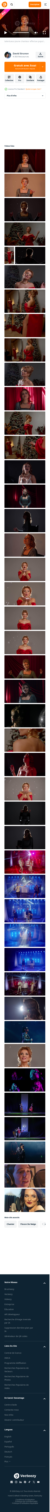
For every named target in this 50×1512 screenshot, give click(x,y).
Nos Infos (8, 1432)
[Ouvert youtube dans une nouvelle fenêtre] (37, 1499)
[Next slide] (39, 1241)
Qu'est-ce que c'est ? (33, 89)
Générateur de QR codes (15, 1353)
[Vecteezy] (4, 4)
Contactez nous (11, 1427)
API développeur (12, 1331)
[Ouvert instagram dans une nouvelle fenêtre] (15, 1499)
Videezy (8, 1316)
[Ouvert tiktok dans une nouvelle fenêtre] (28, 1499)
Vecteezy (8, 1311)
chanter (10, 1241)
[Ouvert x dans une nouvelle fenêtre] (33, 1499)
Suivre (40, 56)
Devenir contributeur (14, 1437)
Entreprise (9, 1321)
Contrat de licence (12, 1370)
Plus (6, 1478)
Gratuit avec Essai (25, 67)
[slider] (21, 32)
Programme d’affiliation (15, 1380)
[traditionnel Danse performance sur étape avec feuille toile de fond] (24, 1145)
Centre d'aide (10, 1422)
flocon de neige (28, 1241)
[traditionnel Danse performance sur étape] (24, 1121)
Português (9, 1463)
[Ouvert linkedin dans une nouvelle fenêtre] (19, 1499)
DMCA (7, 1375)
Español (8, 1458)
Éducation (9, 1326)
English (7, 1453)
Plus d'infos (12, 94)
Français (8, 1473)
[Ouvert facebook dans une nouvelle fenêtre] (11, 1499)
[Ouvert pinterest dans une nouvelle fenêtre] (24, 1499)
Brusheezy (9, 1306)
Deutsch (8, 1468)
